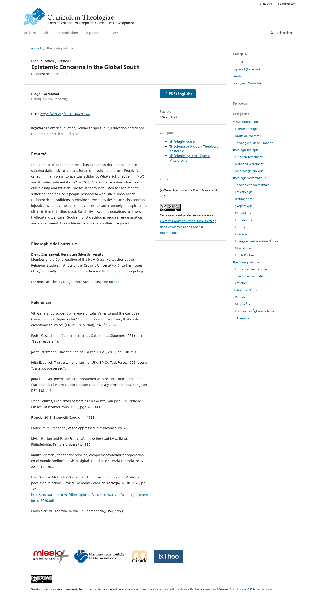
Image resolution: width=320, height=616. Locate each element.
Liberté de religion (247, 129)
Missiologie (243, 248)
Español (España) (246, 69)
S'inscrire (266, 3)
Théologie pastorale (249, 276)
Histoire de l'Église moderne (254, 311)
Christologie (243, 213)
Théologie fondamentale (252, 185)
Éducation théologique (251, 269)
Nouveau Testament (249, 164)
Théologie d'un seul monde (254, 143)
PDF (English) (180, 93)
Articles (30, 32)
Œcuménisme (244, 199)
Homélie (241, 234)
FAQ (115, 32)
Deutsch (239, 76)
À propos (93, 32)
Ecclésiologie (244, 192)
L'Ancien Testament (249, 157)
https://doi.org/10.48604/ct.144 (65, 114)
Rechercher (283, 32)
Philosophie (241, 318)
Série (47, 32)
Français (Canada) (247, 83)
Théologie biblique (245, 150)
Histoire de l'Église (245, 290)
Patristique (242, 297)
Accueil (36, 48)
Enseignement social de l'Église (256, 241)
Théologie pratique (184, 141)
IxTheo (114, 281)
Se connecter (287, 3)
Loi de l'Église (244, 255)
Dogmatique (244, 206)
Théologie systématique (249, 178)
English (238, 62)
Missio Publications (246, 122)
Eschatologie (244, 220)
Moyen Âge (243, 304)
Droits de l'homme (248, 136)
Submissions (69, 32)
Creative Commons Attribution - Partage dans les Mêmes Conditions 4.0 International (188, 227)
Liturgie (240, 227)
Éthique (240, 283)
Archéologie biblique (249, 171)
